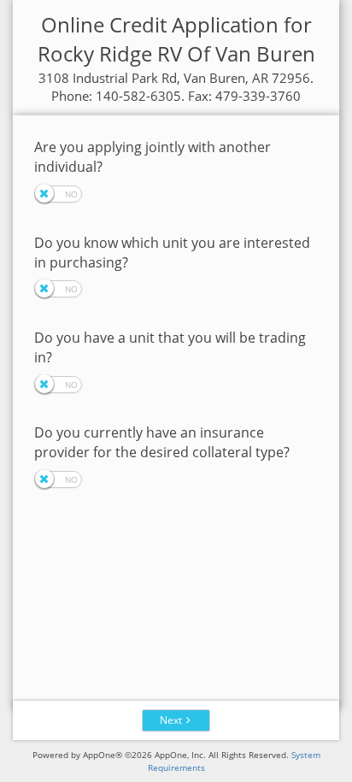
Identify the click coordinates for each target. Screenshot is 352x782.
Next (171, 720)
